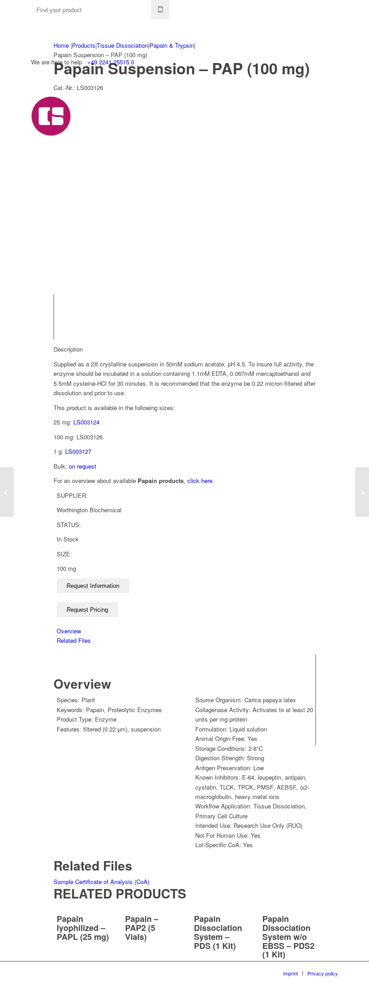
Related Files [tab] (74, 640)
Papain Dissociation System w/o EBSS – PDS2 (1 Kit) (288, 936)
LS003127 (78, 451)
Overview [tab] (69, 631)
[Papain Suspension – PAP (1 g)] (362, 492)
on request (82, 466)
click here (199, 480)
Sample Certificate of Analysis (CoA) (101, 881)
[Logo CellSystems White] (129, 116)
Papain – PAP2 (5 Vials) (141, 928)
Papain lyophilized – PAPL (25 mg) (83, 928)
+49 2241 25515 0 (110, 62)
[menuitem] (290, 973)
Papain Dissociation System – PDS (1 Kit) (218, 932)
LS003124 (86, 422)
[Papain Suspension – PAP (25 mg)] (7, 492)
